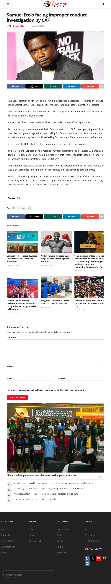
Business (61, 535)
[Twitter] (93, 558)
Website (61, 378)
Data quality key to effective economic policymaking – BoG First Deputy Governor (48, 488)
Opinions (61, 541)
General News (63, 529)
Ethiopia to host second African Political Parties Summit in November (22, 258)
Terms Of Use (7, 541)
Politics (60, 546)
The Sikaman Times (17, 26)
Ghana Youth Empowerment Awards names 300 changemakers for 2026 (42, 475)
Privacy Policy (7, 535)
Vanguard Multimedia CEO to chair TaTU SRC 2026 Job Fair (55, 302)
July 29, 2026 (46, 307)
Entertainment (91, 535)
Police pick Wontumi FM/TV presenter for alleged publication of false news (46, 494)
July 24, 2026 (80, 310)
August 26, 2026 (14, 265)
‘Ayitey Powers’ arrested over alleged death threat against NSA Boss (55, 258)
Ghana (32, 529)
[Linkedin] (87, 563)
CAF (14, 208)
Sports (87, 529)
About (4, 529)
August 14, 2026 (14, 313)
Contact (4, 552)
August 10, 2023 (37, 26)
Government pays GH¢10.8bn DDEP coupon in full (35, 499)
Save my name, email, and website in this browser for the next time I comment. (46, 390)
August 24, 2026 (47, 265)
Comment (12, 337)
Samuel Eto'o (25, 208)
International (35, 541)
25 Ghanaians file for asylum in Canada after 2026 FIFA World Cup (89, 303)
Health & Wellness (93, 541)
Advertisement (8, 546)
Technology (62, 552)
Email (10, 378)
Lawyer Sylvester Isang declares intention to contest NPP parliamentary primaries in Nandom (21, 304)
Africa (31, 535)
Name (10, 366)
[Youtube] (98, 558)
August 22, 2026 (81, 271)
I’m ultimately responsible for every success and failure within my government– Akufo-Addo (53, 483)
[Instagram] (104, 558)
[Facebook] (87, 558)
